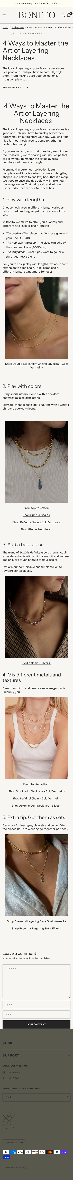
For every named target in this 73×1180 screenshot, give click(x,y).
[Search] (63, 15)
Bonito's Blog (18, 27)
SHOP (7, 1043)
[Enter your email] (67, 1097)
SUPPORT (11, 1055)
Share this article (16, 88)
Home (5, 27)
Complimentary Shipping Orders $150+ (36, 3)
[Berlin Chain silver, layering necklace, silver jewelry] (36, 617)
